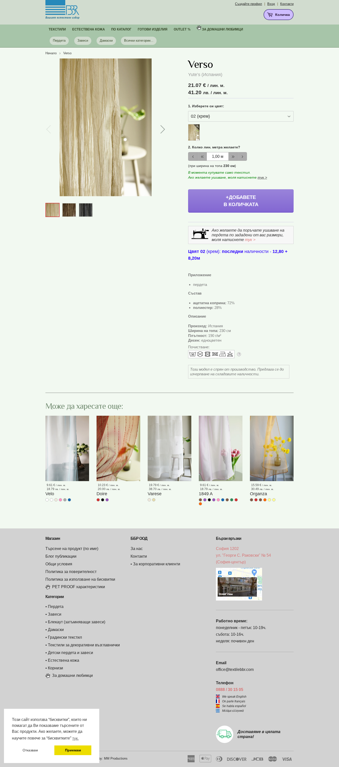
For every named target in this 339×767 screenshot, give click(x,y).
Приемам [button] (73, 750)
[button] (162, 129)
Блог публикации (60, 556)
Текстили (57, 29)
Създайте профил (248, 4)
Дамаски (106, 40)
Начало (51, 53)
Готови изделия (152, 29)
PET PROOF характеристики (78, 587)
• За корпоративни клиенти (155, 564)
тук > (262, 177)
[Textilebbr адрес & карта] (239, 599)
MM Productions (116, 758)
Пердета (59, 40)
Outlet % (182, 29)
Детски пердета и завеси (70, 653)
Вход (271, 4)
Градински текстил (65, 637)
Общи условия (58, 564)
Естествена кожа (63, 660)
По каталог (121, 29)
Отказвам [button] (30, 750)
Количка (282, 15)
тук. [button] (75, 738)
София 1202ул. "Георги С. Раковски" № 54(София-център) (243, 555)
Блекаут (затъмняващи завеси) (76, 622)
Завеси (82, 40)
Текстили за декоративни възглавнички (84, 645)
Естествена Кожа (88, 29)
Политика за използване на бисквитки (80, 579)
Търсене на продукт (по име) (71, 549)
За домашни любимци (222, 29)
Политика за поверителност (71, 572)
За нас (137, 549)
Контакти (287, 4)
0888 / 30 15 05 (229, 689)
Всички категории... (138, 40)
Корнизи (55, 668)
